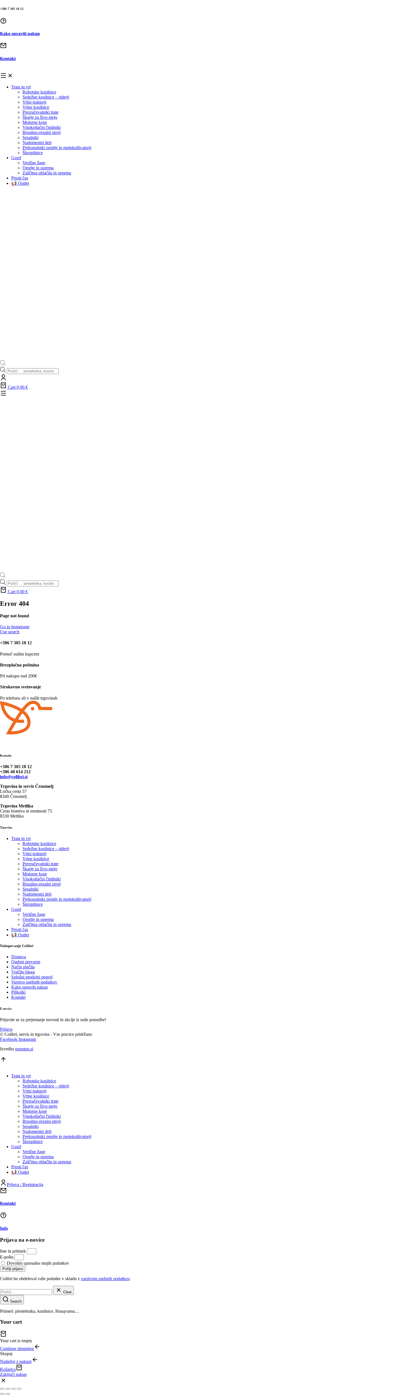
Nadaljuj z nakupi (15, 1361)
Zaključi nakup (13, 1374)
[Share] (8, 1389)
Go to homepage (15, 626)
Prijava (6, 1029)
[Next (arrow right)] (8, 1394)
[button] (206, 76)
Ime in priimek (13, 1251)
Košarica (8, 1369)
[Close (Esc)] (2, 1389)
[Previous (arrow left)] (2, 1394)
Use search (9, 631)
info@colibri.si (14, 776)
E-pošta (7, 1257)
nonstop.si (24, 1048)
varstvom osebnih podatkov (105, 1278)
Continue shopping (17, 1348)
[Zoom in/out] (19, 1389)
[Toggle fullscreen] (13, 1389)
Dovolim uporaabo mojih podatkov (38, 1263)
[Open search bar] (3, 364)
